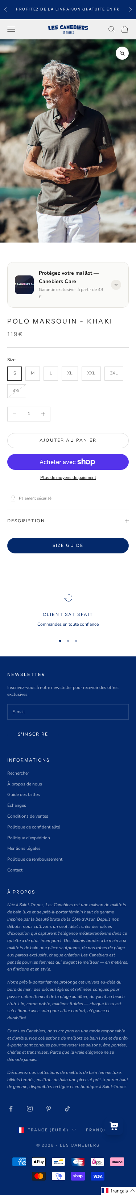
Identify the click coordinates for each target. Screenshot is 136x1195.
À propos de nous (24, 784)
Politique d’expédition (28, 838)
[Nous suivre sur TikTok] (67, 1108)
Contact (14, 870)
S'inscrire (33, 734)
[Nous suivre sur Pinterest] (48, 1108)
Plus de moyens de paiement (68, 477)
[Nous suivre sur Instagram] (29, 1108)
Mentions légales (24, 848)
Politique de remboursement (34, 859)
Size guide (68, 545)
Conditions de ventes (27, 816)
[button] (118, 1191)
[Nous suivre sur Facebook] (11, 1108)
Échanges (16, 805)
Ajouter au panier (68, 440)
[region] (68, 611)
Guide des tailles (23, 794)
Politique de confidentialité (33, 827)
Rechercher (18, 773)
